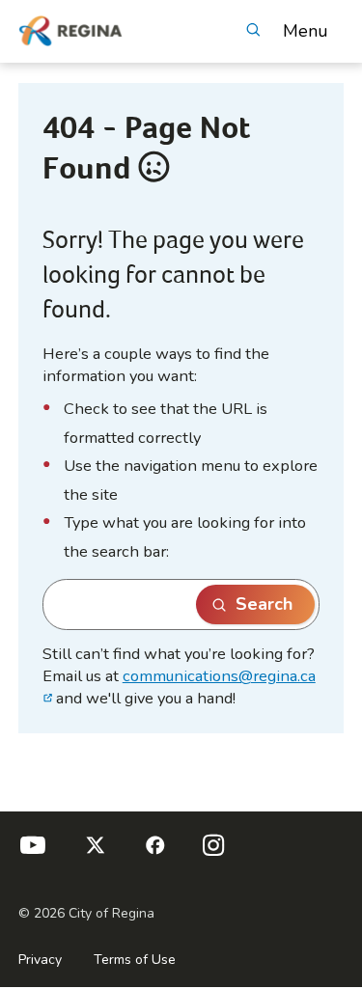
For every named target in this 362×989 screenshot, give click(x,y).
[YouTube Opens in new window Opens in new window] (32, 853)
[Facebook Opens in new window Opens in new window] (153, 853)
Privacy (40, 959)
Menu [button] (305, 31)
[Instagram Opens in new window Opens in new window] (213, 853)
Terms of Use (135, 959)
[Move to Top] (331, 775)
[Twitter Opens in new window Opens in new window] (92, 853)
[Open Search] (252, 31)
